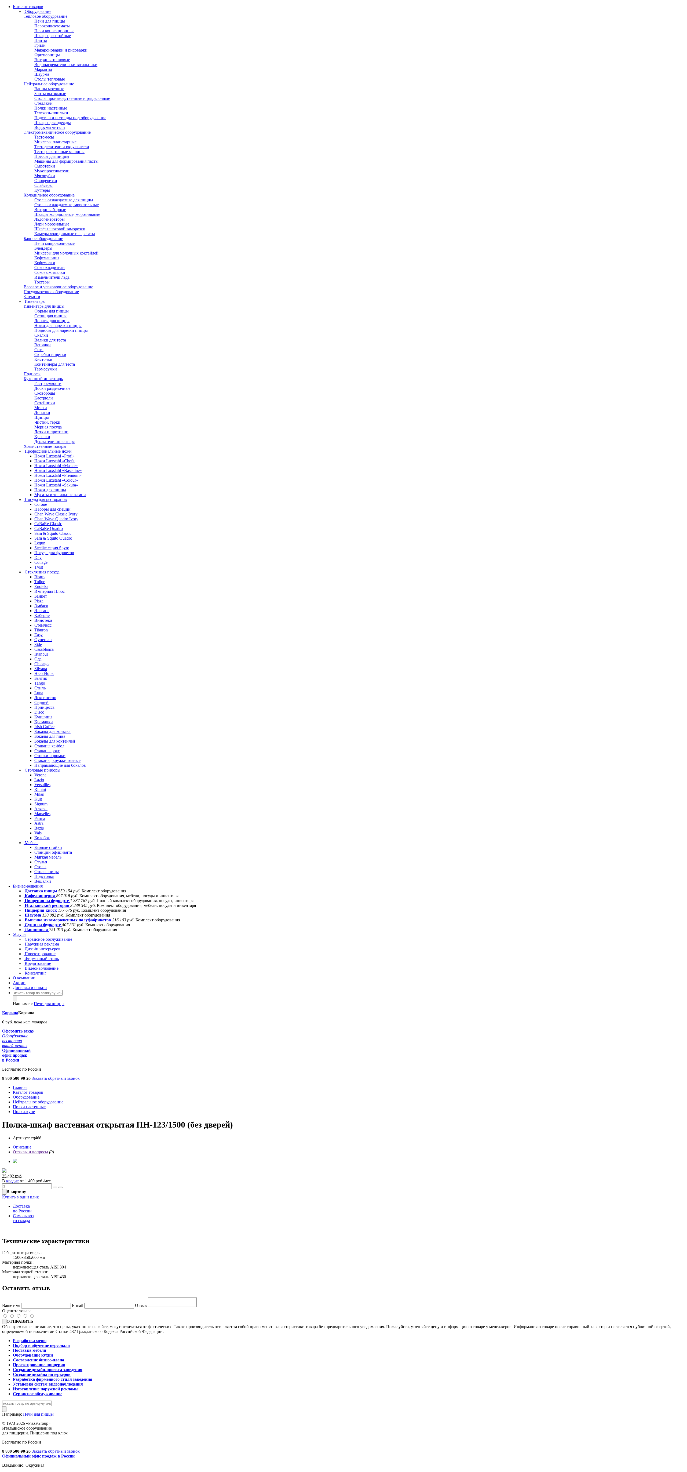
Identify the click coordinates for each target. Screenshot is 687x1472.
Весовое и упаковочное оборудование (58, 287)
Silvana (40, 668)
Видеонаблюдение (41, 968)
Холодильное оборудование (49, 195)
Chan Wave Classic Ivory (56, 514)
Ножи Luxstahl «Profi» (54, 456)
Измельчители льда (52, 277)
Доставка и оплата (30, 987)
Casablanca (44, 649)
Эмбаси (41, 606)
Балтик (40, 678)
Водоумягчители (49, 127)
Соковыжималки (49, 272)
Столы (40, 866)
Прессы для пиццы (51, 156)
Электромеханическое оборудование (57, 132)
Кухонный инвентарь (43, 378)
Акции (19, 982)
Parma (39, 818)
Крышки (42, 436)
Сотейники (44, 403)
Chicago (41, 664)
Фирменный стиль (41, 958)
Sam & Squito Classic (52, 533)
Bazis (39, 828)
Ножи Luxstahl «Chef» (54, 461)
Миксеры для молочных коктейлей (66, 253)
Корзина (10, 1013)
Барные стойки (48, 847)
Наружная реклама (41, 944)
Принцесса (44, 707)
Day (38, 557)
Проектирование (40, 953)
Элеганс (41, 610)
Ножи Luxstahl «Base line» (58, 470)
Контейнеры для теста (54, 364)
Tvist (38, 567)
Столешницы (46, 871)
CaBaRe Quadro (48, 528)
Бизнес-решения (28, 886)
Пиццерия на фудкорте (47, 900)
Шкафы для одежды (52, 122)
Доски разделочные (52, 388)
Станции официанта (53, 852)
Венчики (42, 345)
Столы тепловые (49, 79)
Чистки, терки (47, 422)
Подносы (32, 374)
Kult (38, 799)
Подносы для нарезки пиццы (61, 330)
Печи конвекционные (54, 30)
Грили (40, 45)
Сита (38, 349)
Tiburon (41, 630)
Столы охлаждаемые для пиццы (63, 200)
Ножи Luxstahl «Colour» (56, 480)
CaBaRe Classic (48, 523)
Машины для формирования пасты (66, 161)
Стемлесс (43, 625)
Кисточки (43, 359)
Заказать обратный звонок (56, 1078)
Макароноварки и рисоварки (60, 50)
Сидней (41, 702)
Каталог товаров (28, 6)
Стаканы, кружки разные (57, 760)
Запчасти (32, 296)
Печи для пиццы (49, 21)
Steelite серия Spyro (51, 548)
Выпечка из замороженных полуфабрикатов (68, 920)
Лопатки (42, 412)
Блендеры (43, 248)
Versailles (42, 784)
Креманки (43, 721)
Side (38, 644)
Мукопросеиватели (52, 171)
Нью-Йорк (44, 673)
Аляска (40, 808)
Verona (40, 775)
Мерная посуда (48, 427)
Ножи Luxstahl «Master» (56, 465)
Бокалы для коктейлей (54, 741)
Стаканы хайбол (49, 746)
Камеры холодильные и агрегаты (64, 233)
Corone (40, 504)
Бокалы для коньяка (52, 731)
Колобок (42, 837)
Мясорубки (44, 175)
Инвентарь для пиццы (44, 306)
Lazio (39, 779)
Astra (38, 823)
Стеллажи (43, 103)
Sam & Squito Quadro (53, 538)
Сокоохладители (49, 267)
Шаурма (41, 74)
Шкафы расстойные (52, 35)
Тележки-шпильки (51, 113)
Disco (39, 712)
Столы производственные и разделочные (72, 98)
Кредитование (37, 963)
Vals (38, 833)
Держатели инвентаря (54, 441)
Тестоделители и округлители (61, 146)
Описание (22, 1147)
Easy (38, 635)
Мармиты (43, 69)
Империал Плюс (49, 591)
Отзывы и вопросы (30, 1152)
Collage (40, 562)
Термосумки (45, 369)
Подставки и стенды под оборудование (70, 117)
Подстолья (44, 876)
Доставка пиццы (41, 891)
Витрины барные (50, 209)
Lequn (39, 543)
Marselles (42, 813)
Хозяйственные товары (45, 446)
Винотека (43, 620)
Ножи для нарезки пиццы (58, 325)
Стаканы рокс (47, 750)
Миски (40, 407)
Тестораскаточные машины (59, 151)
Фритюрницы (47, 55)
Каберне (42, 615)
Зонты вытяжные (50, 93)
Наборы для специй (52, 509)
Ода (38, 659)
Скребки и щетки (50, 354)
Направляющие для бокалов (60, 765)
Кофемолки (44, 262)
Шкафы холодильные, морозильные (67, 214)
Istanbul (41, 654)
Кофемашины (46, 258)
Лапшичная (36, 929)
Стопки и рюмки (49, 755)
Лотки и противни (51, 432)
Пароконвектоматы (52, 26)
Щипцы (41, 417)
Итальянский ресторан (47, 905)
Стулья (40, 862)
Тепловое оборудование (45, 16)
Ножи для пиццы (50, 490)
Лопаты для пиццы (52, 320)
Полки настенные (50, 108)
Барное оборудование (43, 238)
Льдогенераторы (49, 219)
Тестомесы (44, 137)
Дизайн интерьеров (42, 949)
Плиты (40, 40)
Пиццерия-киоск (41, 910)
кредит (12, 1181)
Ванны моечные (49, 88)
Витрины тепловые (52, 59)
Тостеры (42, 282)
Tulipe (39, 581)
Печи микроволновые (54, 243)
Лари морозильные (51, 224)
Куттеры (42, 190)
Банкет (40, 596)
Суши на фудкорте (43, 924)
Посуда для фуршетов (54, 552)
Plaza (38, 601)
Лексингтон (45, 697)
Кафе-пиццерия (40, 895)
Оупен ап (43, 639)
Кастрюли (43, 398)
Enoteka (41, 586)
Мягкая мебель (47, 857)
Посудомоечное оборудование (51, 291)
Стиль (40, 688)
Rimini (40, 789)
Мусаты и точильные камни (60, 494)
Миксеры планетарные (55, 142)
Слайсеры (43, 185)
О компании (24, 978)
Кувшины (43, 717)
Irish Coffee (44, 726)
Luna (38, 692)
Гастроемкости (47, 383)
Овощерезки (45, 180)
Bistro (39, 577)
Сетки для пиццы (50, 316)
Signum (40, 804)
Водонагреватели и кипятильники (65, 64)
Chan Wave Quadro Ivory (56, 519)
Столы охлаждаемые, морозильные (66, 204)
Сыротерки (44, 166)
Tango (39, 683)
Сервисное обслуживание (48, 939)
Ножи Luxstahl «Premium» (58, 475)
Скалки (41, 335)
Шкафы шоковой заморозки (59, 229)
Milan (39, 794)
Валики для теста (50, 340)
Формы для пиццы (51, 311)
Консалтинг (35, 973)
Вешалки (42, 881)
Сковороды (44, 393)
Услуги (19, 934)
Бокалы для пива (49, 736)
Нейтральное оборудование (49, 84)
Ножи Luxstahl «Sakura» (56, 485)
